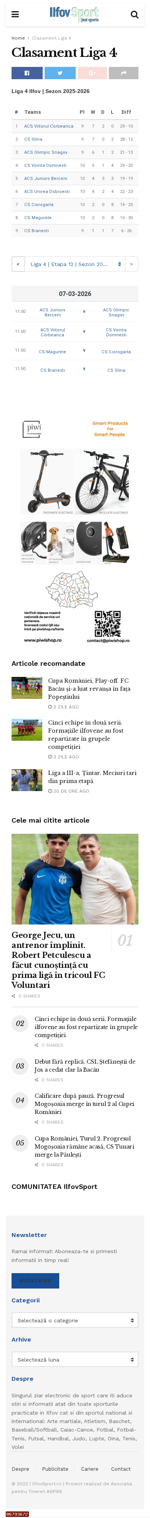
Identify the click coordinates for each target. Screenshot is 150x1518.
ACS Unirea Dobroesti (47, 191)
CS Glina (33, 139)
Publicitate (55, 1469)
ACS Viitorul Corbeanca (48, 126)
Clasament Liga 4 (51, 38)
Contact (121, 1469)
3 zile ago (65, 757)
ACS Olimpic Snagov (45, 152)
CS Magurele (38, 217)
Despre (20, 1469)
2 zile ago (65, 707)
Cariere (89, 1469)
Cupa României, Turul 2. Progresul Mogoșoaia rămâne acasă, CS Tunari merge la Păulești (84, 1146)
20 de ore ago (70, 791)
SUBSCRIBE (35, 1281)
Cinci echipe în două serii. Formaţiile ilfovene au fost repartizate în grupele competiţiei (86, 1027)
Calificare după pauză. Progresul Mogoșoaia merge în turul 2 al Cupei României (84, 1104)
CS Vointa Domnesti (45, 165)
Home (18, 38)
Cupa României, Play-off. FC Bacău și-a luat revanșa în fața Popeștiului (89, 688)
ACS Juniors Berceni (45, 178)
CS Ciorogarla (38, 204)
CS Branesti (36, 230)
